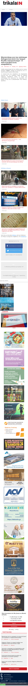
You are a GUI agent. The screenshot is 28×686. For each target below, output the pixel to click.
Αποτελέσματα (14, 631)
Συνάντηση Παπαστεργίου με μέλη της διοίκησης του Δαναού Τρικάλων (11, 661)
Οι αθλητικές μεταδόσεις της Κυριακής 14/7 (13, 266)
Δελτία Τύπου (13, 670)
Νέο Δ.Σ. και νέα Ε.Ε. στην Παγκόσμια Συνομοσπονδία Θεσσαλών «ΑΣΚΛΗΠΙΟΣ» (6, 292)
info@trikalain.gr (7, 684)
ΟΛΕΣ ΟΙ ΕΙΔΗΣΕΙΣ (14, 674)
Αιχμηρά (6, 316)
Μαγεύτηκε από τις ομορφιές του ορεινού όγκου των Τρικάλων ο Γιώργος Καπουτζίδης (14, 642)
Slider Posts (4, 100)
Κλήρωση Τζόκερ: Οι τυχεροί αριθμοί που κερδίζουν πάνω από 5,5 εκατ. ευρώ (12, 648)
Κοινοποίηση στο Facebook (15, 246)
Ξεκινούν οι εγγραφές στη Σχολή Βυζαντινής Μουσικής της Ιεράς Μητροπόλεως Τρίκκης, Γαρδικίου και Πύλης (13, 655)
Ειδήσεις (14, 235)
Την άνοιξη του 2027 (16, 624)
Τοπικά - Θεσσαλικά (15, 644)
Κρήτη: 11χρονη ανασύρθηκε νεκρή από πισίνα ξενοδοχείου (6, 305)
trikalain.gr (23, 236)
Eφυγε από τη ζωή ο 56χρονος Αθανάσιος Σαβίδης (12, 667)
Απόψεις (14, 66)
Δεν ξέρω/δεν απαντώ (16, 626)
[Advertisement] (14, 41)
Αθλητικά (12, 650)
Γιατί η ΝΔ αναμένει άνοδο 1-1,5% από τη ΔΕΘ (14, 321)
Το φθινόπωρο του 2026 (16, 622)
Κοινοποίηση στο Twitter (15, 250)
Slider (12, 664)
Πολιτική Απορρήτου (8, 682)
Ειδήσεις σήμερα (6, 168)
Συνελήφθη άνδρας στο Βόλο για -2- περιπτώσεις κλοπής (14, 276)
